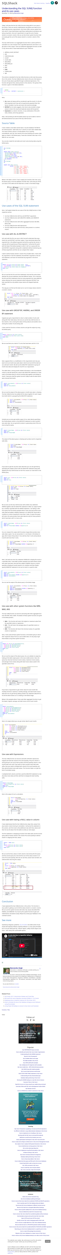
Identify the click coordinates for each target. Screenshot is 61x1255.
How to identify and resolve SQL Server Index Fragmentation (30, 1052)
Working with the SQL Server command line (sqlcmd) (30, 1135)
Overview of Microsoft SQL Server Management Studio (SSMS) (30, 1086)
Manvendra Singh (19, 13)
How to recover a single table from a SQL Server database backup (30, 1222)
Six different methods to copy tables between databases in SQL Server (30, 1131)
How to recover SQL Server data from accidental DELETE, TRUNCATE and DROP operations (30, 1227)
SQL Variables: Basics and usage (30, 1058)
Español (48, 3)
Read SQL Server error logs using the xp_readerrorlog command (30, 1084)
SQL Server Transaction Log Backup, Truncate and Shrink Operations (30, 1129)
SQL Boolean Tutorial (30, 1088)
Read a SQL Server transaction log (31, 1196)
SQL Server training (39, 3)
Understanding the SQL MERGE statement (30, 1054)
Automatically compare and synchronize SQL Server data (30, 1216)
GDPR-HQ (10, 1253)
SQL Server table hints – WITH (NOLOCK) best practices (30, 1067)
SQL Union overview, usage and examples (30, 1169)
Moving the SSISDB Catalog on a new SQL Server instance (30, 1080)
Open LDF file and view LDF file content (30, 1218)
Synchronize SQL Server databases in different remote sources (30, 1205)
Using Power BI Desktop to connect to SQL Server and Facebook (21, 1006)
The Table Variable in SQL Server (30, 1060)
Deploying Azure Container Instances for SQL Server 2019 (20, 1000)
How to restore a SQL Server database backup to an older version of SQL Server (30, 1235)
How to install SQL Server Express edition (30, 1167)
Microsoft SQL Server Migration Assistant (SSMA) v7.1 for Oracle (22, 998)
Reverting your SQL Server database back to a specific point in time (30, 1229)
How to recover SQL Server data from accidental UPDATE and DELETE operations (30, 1201)
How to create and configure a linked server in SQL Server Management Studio (30, 1141)
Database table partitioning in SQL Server (30, 1078)
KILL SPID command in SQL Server (30, 1165)
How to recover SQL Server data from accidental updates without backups (30, 1214)
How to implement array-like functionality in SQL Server (30, 1150)
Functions (4, 1010)
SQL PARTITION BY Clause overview (30, 1050)
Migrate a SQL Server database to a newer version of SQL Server (30, 1233)
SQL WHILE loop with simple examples (30, 1069)
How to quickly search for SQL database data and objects (30, 1203)
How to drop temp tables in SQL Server (30, 1159)
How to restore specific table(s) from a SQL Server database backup (30, 1209)
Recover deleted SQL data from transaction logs (30, 1211)
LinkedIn (17, 984)
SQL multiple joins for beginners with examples (30, 1065)
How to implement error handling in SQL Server (30, 1133)
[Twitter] (40, 969)
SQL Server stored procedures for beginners (30, 1154)
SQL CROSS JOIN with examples (30, 1062)
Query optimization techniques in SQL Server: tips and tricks (30, 1139)
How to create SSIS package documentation (30, 1231)
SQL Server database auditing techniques (30, 1199)
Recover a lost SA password (30, 1056)
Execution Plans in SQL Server (30, 1082)
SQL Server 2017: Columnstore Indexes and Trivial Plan (19, 996)
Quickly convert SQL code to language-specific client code (30, 1220)
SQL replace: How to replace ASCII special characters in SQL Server (30, 1144)
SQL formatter (23, 924)
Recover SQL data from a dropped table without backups (30, 1207)
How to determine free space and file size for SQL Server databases (30, 1161)
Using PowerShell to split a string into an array (30, 1163)
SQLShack (9, 3)
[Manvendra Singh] (6, 974)
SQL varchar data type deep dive (30, 1148)
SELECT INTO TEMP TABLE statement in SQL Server (30, 1073)
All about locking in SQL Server (30, 1152)
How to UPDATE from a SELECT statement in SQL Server (30, 1090)
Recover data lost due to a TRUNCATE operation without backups (30, 1224)
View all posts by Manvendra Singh (11, 987)
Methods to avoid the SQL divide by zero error (30, 1137)
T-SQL (8, 1010)
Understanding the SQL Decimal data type (31, 1075)
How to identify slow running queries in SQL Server (30, 1146)
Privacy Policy (11, 1251)
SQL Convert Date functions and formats (30, 1071)
